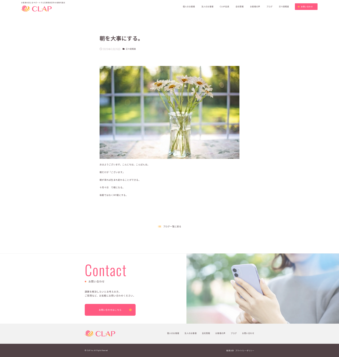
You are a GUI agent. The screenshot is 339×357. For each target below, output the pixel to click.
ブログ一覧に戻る (172, 226)
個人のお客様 (173, 333)
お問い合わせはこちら (110, 309)
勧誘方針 (230, 350)
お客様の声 (220, 333)
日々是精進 (131, 49)
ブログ (234, 333)
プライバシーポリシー (244, 350)
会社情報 (206, 333)
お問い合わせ (248, 333)
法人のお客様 (190, 333)
